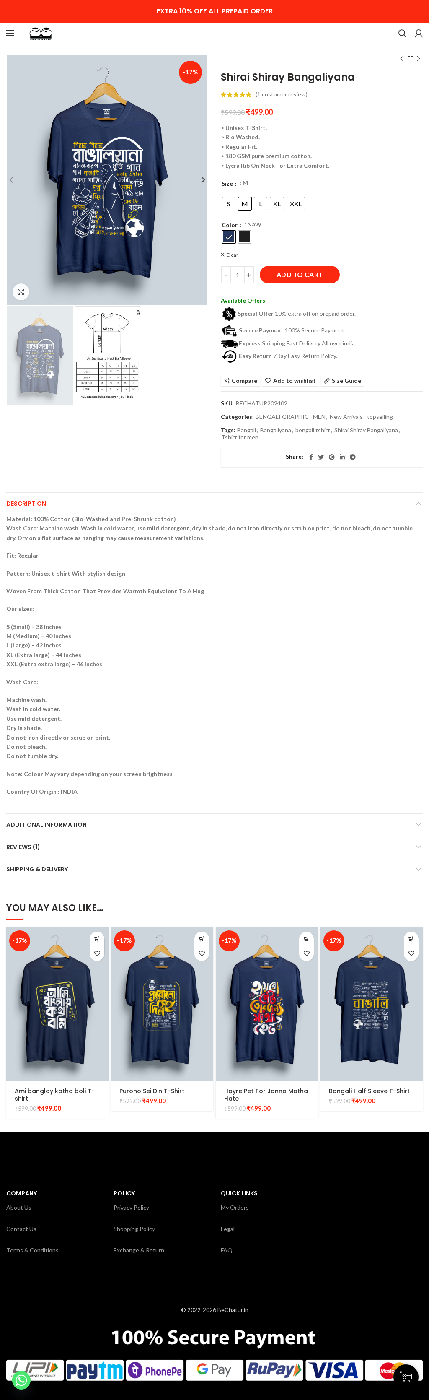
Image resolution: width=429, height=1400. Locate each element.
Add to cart (300, 274)
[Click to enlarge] (21, 291)
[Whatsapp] (21, 1380)
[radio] (228, 203)
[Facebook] (311, 457)
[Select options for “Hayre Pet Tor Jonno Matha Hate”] (306, 939)
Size (228, 183)
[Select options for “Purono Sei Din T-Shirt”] (201, 939)
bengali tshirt (312, 430)
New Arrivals (346, 416)
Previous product (402, 59)
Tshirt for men (239, 437)
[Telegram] (352, 457)
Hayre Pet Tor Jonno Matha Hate (266, 1094)
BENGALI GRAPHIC (282, 416)
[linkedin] (342, 457)
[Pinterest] (331, 457)
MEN (319, 416)
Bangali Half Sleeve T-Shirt (369, 1091)
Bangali (246, 430)
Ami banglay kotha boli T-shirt (55, 1094)
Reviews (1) (23, 847)
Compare (244, 380)
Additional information (46, 825)
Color (230, 225)
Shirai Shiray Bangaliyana (366, 430)
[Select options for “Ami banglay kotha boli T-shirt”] (97, 939)
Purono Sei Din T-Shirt (151, 1091)
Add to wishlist (294, 380)
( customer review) (282, 94)
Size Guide (346, 380)
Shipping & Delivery (37, 869)
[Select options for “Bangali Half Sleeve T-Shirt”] (411, 939)
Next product (418, 59)
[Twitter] (320, 457)
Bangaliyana (275, 430)
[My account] (419, 33)
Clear (232, 254)
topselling (380, 416)
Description (26, 503)
